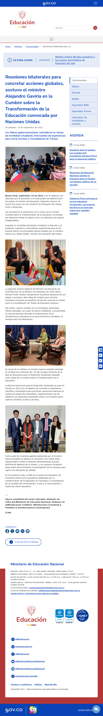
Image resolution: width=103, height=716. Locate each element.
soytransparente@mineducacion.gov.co (46, 588)
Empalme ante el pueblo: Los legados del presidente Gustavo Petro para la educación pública (83, 155)
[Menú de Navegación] (51, 39)
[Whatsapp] (23, 531)
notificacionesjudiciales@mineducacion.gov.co (59, 590)
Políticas (38, 684)
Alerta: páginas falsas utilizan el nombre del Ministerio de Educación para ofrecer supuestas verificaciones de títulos (74, 60)
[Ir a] (35, 345)
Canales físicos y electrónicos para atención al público (35, 593)
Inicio (7, 46)
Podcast (76, 92)
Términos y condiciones (21, 684)
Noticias (18, 46)
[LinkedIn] (28, 531)
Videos (75, 86)
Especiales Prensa (81, 111)
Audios (75, 99)
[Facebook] (7, 531)
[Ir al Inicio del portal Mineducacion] (31, 616)
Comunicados (32, 46)
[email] (17, 531)
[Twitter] (12, 531)
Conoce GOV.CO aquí (88, 710)
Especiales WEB (80, 105)
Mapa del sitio (51, 684)
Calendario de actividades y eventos (79, 120)
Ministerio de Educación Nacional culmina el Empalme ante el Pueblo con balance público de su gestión (83, 178)
